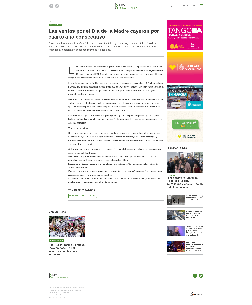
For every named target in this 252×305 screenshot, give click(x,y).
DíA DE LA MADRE (89, 196)
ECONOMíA (73, 196)
